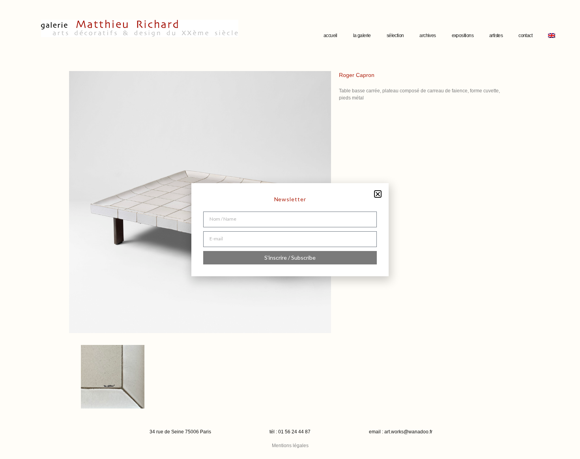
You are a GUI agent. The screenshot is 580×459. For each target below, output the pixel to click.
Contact (525, 35)
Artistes (496, 35)
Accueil (330, 35)
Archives (427, 35)
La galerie (362, 35)
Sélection (395, 35)
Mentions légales (290, 445)
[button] (378, 194)
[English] (551, 35)
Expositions (462, 35)
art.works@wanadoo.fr (408, 432)
